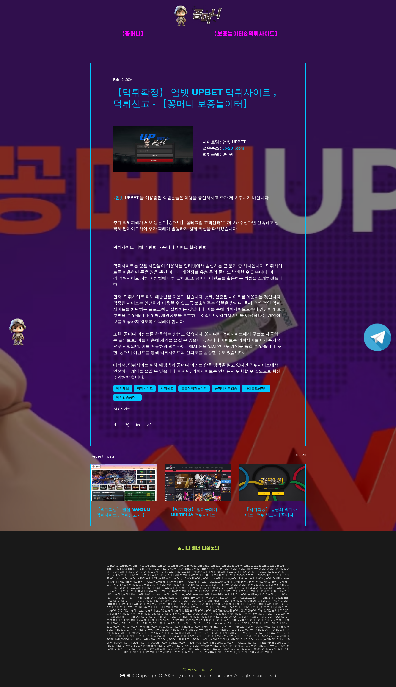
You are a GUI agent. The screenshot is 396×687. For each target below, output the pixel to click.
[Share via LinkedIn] (138, 424)
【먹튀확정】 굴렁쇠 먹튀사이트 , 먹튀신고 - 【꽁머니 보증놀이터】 (272, 512)
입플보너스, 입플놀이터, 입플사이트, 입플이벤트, (132, 566)
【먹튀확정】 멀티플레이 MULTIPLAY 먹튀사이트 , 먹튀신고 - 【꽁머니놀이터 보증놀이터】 (198, 512)
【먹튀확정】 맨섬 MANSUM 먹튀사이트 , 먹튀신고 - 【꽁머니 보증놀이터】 (123, 512)
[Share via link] (149, 424)
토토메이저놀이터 (194, 388)
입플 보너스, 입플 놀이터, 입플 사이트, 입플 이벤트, (184, 566)
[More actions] (280, 79)
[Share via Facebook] (115, 424)
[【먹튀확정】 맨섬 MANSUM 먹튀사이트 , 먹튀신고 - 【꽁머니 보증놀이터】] (124, 482)
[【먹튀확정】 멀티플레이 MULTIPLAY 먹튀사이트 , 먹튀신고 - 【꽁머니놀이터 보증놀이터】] (198, 482)
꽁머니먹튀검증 (226, 388)
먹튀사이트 (145, 388)
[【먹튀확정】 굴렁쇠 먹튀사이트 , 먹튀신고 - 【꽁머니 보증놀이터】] (272, 482)
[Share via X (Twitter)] (126, 424)
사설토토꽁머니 (256, 388)
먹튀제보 (122, 388)
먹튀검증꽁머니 (127, 397)
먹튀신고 (167, 388)
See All (301, 455)
